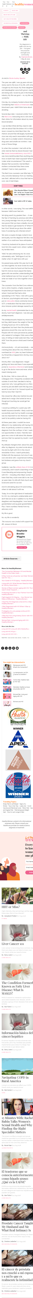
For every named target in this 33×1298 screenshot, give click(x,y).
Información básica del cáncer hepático (17, 1034)
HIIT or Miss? (11, 907)
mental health (12, 310)
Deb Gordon (8, 1090)
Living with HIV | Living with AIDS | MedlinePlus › (15, 629)
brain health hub (9, 14)
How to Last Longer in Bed (15, 812)
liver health (6, 957)
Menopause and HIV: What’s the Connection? (20, 666)
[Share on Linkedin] (23, 72)
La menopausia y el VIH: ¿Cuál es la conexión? (20, 673)
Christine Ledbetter (10, 1241)
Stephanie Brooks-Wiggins (22, 533)
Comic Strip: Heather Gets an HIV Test (21, 681)
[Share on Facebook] (21, 69)
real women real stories (14, 637)
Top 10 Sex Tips (13, 806)
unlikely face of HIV (23, 467)
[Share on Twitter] (25, 69)
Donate (21, 27)
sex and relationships (9, 1244)
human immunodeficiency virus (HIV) (18, 153)
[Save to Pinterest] (28, 69)
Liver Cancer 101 (13, 944)
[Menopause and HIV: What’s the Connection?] (7, 667)
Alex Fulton (7, 1007)
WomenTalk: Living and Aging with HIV (20, 695)
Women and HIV (18, 701)
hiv (25, 66)
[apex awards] (18, 737)
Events (6, 10)
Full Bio (21, 547)
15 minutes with (7, 1148)
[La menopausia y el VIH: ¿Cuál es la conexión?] (7, 674)
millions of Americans (22, 105)
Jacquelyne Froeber (10, 916)
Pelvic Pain (25, 808)
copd (3, 1092)
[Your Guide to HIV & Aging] (8, 201)
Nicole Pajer (8, 1145)
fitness (4, 918)
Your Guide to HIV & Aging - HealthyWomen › (17, 580)
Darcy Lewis (8, 955)
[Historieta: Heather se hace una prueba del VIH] (7, 689)
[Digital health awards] (18, 716)
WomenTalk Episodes (11, 23)
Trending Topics (9, 802)
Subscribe (24, 23)
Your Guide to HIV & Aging (23, 201)
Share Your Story (10, 27)
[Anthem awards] (18, 760)
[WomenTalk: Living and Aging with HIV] (7, 696)
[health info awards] (18, 785)
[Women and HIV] (7, 703)
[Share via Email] (26, 72)
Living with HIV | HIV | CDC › (10, 634)
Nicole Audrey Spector (17, 78)
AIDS (13, 352)
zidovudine (10, 301)
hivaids (24, 637)
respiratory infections (16, 367)
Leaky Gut (23, 806)
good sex (15, 10)
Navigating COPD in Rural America (15, 1079)
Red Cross (8, 117)
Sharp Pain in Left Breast (10, 804)
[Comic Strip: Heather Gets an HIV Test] (7, 681)
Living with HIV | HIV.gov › (9, 631)
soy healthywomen (10, 19)
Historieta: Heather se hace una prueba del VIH (21, 688)
